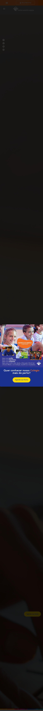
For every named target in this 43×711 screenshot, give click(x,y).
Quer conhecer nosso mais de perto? (21, 371)
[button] (39, 328)
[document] (21, 355)
